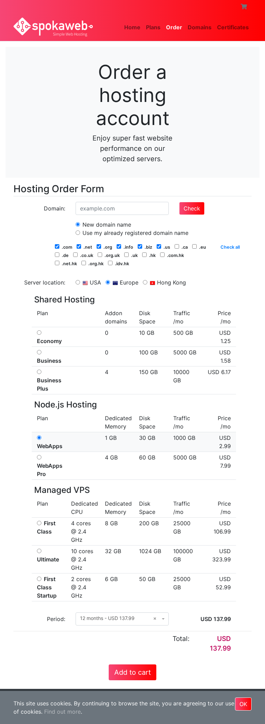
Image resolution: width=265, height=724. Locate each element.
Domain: (54, 208)
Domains (200, 27)
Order (174, 27)
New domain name (106, 224)
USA (94, 282)
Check (192, 208)
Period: (56, 619)
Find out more (62, 711)
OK (243, 704)
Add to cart (132, 672)
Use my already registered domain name (134, 232)
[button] (244, 6)
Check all (230, 247)
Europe (128, 282)
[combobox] (122, 618)
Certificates (233, 27)
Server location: (44, 282)
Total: (181, 638)
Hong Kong (170, 282)
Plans (153, 27)
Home (132, 27)
